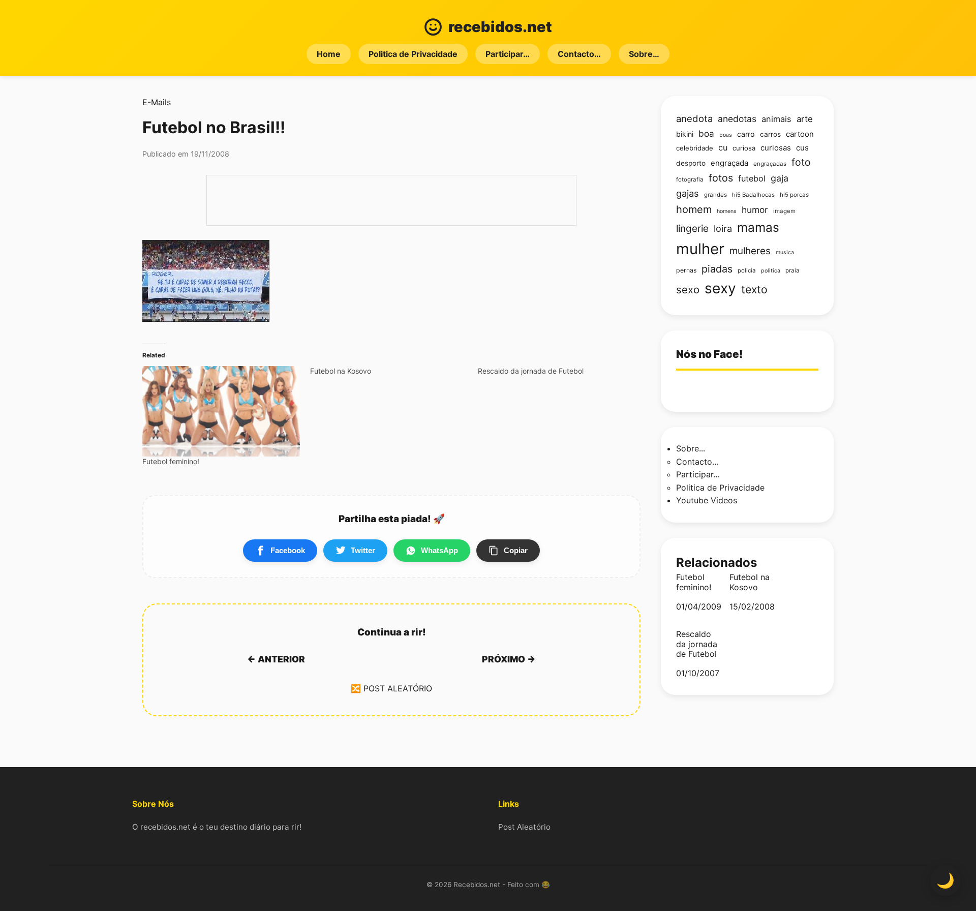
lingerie (692, 228)
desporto (691, 163)
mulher (700, 249)
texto (754, 289)
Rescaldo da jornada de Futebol (696, 643)
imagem (784, 211)
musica (785, 252)
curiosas (775, 148)
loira (723, 228)
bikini (684, 134)
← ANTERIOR (276, 659)
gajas (687, 193)
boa (706, 133)
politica (770, 270)
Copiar (516, 550)
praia (792, 270)
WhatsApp (439, 550)
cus (802, 148)
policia (747, 270)
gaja (779, 178)
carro (746, 134)
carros (770, 134)
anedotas (737, 118)
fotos (721, 178)
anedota (694, 118)
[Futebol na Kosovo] (394, 371)
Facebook (287, 550)
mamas (758, 227)
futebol (752, 178)
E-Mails (156, 102)
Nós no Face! (709, 354)
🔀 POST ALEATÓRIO (391, 688)
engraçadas (769, 163)
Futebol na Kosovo (749, 582)
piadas (717, 269)
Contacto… (579, 54)
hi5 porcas (794, 194)
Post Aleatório (524, 827)
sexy (720, 288)
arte (805, 119)
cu (722, 147)
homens (727, 211)
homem (694, 209)
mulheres (750, 251)
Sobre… (644, 54)
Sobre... (690, 448)
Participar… (507, 54)
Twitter (363, 550)
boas (725, 135)
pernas (686, 270)
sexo (687, 289)
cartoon (800, 134)
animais (776, 119)
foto (801, 162)
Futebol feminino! (170, 461)
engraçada (729, 163)
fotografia (690, 179)
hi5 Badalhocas (753, 194)
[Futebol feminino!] (221, 411)
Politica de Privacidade (413, 54)
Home (329, 54)
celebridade (694, 148)
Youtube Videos (706, 500)
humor (755, 209)
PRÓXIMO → (509, 659)
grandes (715, 194)
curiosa (744, 148)
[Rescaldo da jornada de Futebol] (562, 371)
